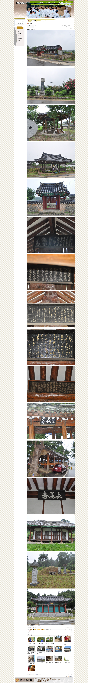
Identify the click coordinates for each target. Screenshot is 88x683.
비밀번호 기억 (20, 23)
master (35, 25)
